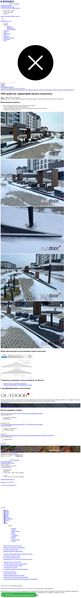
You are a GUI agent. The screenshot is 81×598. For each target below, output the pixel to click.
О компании (15, 535)
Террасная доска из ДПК (10, 567)
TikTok (5, 523)
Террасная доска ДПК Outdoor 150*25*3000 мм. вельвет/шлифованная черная (22, 413)
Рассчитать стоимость (6, 406)
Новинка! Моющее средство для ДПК (14, 575)
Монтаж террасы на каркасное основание (40, 89)
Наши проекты (16, 531)
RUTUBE (6, 511)
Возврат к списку (5, 445)
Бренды (14, 537)
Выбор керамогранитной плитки (13, 545)
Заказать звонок (15, 8)
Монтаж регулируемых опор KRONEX (14, 547)
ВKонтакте (7, 517)
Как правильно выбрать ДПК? (12, 557)
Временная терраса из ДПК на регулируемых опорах (18, 559)
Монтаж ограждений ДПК (11, 549)
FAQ (13, 538)
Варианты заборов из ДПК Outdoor (13, 551)
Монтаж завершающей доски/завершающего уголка (15, 89)
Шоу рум (6, 13)
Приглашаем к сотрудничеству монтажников (16, 577)
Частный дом (55, 89)
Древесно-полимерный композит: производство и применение (21, 579)
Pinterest (6, 516)
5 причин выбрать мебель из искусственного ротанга (18, 554)
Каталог (14, 528)
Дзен (5, 521)
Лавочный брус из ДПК (10, 573)
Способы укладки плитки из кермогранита (15, 563)
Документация (16, 539)
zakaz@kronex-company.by (8, 479)
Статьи (14, 534)
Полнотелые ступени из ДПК (12, 555)
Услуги (14, 529)
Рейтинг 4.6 (4, 482)
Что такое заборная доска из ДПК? (13, 565)
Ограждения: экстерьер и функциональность (16, 569)
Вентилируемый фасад (10, 572)
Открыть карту (12, 485)
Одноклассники (8, 519)
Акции (13, 541)
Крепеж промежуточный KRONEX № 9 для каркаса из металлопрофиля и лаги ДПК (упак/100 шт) (27, 435)
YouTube (6, 510)
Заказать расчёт (5, 402)
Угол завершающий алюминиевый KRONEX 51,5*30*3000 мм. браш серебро (22, 424)
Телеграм (6, 520)
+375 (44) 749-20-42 (6, 8)
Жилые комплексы (64, 89)
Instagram (6, 514)
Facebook (6, 513)
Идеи (13, 532)
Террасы (72, 89)
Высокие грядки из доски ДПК (12, 562)
